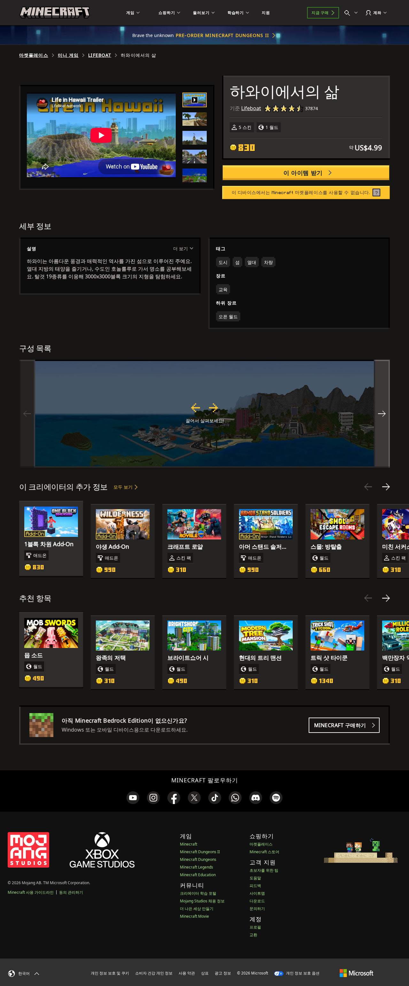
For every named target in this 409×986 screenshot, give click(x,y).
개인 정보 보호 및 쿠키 (110, 973)
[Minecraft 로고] (54, 13)
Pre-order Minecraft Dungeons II (222, 35)
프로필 (255, 927)
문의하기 (257, 908)
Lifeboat (99, 55)
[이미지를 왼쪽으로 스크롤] (27, 414)
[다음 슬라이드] (386, 487)
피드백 (255, 885)
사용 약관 (187, 973)
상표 (205, 973)
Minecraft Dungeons (198, 859)
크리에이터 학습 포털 (198, 893)
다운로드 (257, 901)
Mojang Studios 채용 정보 (202, 901)
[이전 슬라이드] (368, 487)
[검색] (352, 13)
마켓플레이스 (33, 55)
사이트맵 (257, 893)
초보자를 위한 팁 (264, 870)
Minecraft (188, 844)
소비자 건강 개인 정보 (154, 973)
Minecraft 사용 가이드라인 (31, 892)
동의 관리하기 (71, 892)
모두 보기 (123, 487)
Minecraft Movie (194, 916)
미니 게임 (68, 55)
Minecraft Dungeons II (200, 851)
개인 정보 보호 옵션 (302, 973)
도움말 (255, 878)
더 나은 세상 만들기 (196, 908)
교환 (253, 934)
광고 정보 (223, 973)
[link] (133, 797)
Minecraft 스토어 (264, 851)
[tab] (194, 100)
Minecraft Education (198, 874)
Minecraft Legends (196, 867)
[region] (204, 413)
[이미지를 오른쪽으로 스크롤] (382, 414)
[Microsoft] (356, 973)
